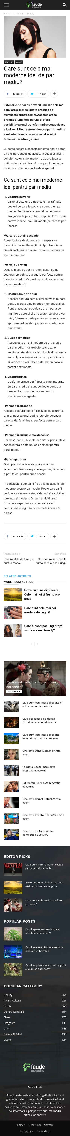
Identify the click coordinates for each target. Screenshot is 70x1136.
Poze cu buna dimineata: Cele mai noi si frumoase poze (42, 594)
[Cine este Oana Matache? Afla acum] (11, 754)
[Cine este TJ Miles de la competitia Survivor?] (11, 834)
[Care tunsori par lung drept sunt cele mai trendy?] (13, 630)
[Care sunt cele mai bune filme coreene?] (35, 678)
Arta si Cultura (14, 691)
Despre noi (35, 1124)
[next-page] (37, 644)
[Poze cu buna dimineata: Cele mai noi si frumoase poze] (13, 594)
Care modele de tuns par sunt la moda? (19, 561)
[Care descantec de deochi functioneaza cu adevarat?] (11, 722)
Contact (21, 1124)
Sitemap (48, 1124)
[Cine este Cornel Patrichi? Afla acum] (11, 802)
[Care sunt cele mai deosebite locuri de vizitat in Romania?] (11, 738)
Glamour (18, 13)
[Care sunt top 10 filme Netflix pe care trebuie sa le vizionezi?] (13, 869)
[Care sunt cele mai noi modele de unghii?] (13, 612)
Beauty (30, 13)
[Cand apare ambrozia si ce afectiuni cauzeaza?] (13, 933)
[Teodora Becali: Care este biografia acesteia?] (11, 770)
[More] (54, 94)
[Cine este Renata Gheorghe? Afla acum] (11, 818)
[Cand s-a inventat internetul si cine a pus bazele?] (13, 951)
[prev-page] (31, 644)
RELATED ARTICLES (17, 576)
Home (7, 13)
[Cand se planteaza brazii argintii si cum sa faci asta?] (13, 969)
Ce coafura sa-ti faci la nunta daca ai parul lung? (51, 561)
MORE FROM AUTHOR (18, 582)
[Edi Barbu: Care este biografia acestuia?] (11, 786)
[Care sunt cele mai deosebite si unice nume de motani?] (11, 706)
